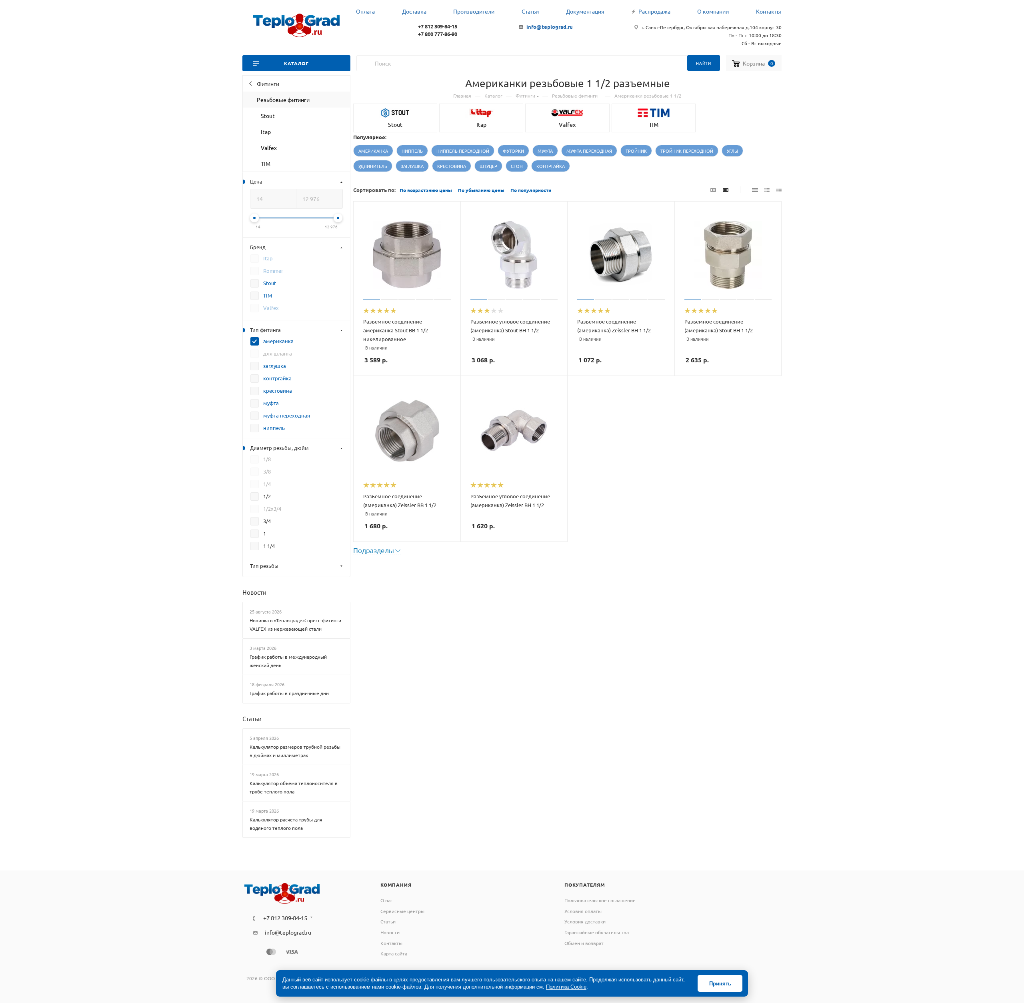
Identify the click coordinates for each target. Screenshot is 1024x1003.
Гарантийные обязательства (596, 932)
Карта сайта (393, 953)
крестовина (451, 166)
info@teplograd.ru (549, 26)
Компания (395, 884)
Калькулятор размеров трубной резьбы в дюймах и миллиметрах (295, 750)
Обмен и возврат (584, 943)
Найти (703, 63)
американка (373, 151)
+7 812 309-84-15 (437, 26)
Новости (254, 592)
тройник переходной (686, 151)
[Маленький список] (713, 189)
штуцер (488, 166)
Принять (720, 984)
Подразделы (373, 550)
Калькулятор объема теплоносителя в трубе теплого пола (294, 787)
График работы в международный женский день (288, 660)
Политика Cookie (566, 987)
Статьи (252, 718)
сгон (517, 166)
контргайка (550, 166)
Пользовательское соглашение (600, 900)
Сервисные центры (402, 911)
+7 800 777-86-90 (437, 33)
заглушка (412, 166)
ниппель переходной (462, 151)
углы (732, 151)
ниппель (412, 151)
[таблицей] (779, 189)
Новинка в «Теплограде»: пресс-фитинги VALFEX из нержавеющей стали (295, 624)
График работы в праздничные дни (289, 693)
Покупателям (584, 884)
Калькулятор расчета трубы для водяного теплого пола (286, 823)
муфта (545, 151)
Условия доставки (585, 921)
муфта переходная (589, 151)
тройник (636, 151)
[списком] (767, 189)
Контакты (391, 943)
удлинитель (372, 166)
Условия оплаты (583, 911)
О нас (386, 900)
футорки (513, 151)
